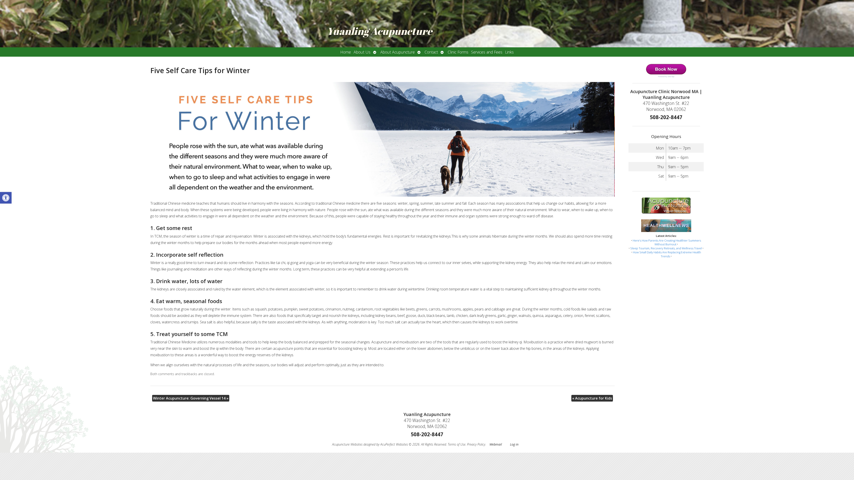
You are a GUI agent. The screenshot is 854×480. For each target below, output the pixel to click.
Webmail (495, 444)
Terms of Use (456, 444)
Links (509, 52)
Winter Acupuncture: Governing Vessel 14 (190, 398)
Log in (514, 444)
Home (345, 52)
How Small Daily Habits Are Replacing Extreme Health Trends (667, 254)
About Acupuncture (397, 52)
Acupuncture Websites (347, 444)
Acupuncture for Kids (592, 398)
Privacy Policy (476, 444)
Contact (431, 52)
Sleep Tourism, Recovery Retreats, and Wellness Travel (666, 248)
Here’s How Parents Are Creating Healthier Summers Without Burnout (667, 242)
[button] (6, 198)
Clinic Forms (458, 52)
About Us (362, 52)
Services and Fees (486, 52)
